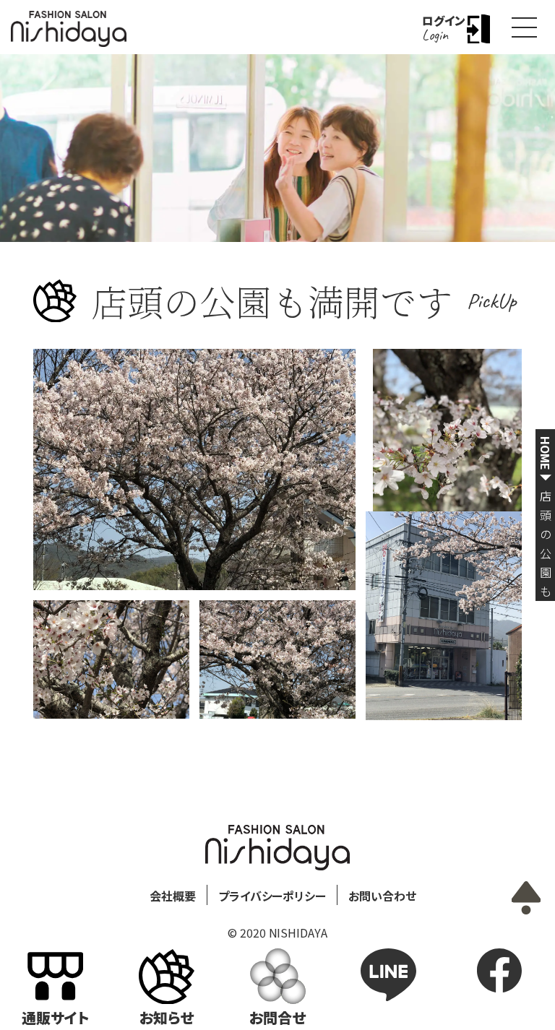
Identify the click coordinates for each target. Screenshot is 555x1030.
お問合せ (277, 1017)
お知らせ (166, 1017)
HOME (545, 453)
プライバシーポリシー (272, 895)
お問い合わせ (382, 895)
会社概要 (173, 895)
